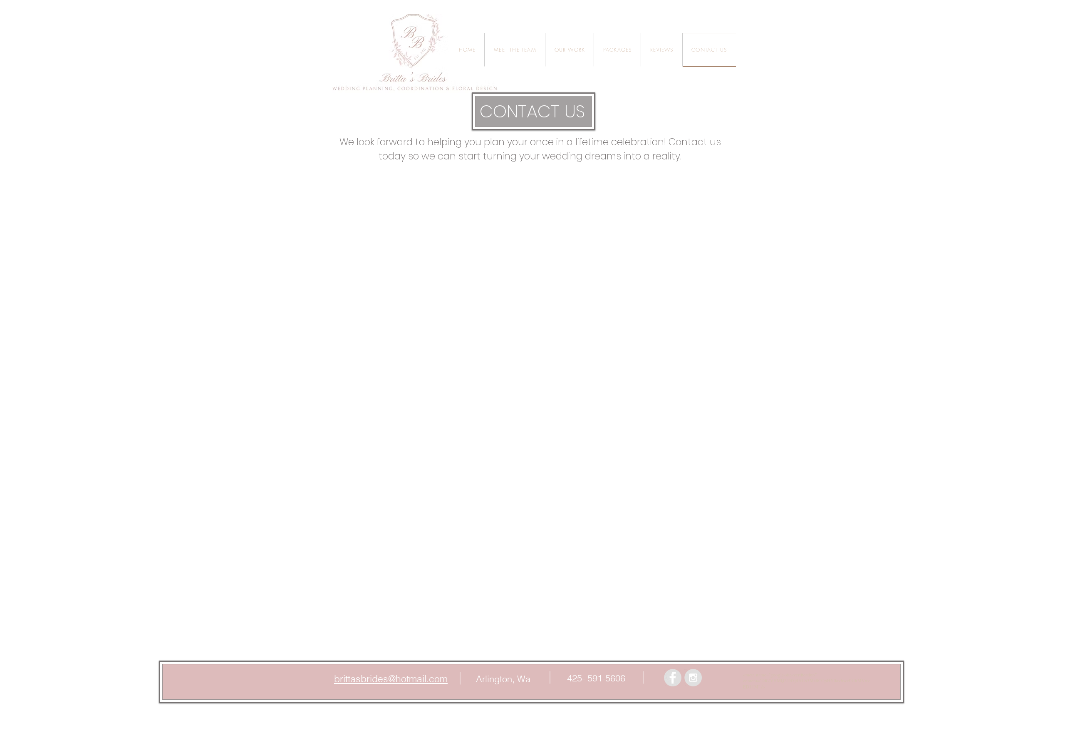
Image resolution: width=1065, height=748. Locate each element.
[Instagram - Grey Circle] (693, 677)
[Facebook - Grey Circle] (672, 677)
